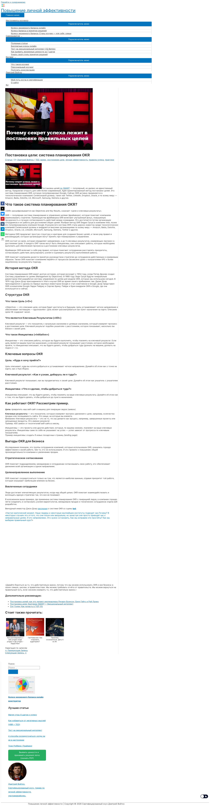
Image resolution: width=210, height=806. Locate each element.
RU (7, 85)
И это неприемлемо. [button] (37, 518)
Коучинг (9, 57)
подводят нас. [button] (92, 513)
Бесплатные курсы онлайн (23, 46)
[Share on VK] (2, 224)
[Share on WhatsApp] (2, 234)
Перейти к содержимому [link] (13, 2)
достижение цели (55, 160)
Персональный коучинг (22, 67)
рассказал (43, 508)
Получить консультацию (23, 70)
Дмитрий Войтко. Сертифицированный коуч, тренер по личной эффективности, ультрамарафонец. (26, 790)
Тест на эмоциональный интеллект (25, 730)
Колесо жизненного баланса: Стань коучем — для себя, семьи (41, 33)
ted (74, 508)
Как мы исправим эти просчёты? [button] (86, 518)
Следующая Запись (15, 653)
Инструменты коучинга (17, 20)
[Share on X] (2, 209)
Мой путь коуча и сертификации (27, 80)
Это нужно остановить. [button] (58, 518)
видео (43, 160)
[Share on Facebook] (2, 203)
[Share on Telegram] (2, 229)
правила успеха (96, 160)
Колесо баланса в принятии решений (29, 30)
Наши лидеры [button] (41, 513)
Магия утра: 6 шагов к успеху (22, 714)
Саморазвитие (13, 36)
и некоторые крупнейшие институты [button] (67, 513)
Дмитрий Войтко (14, 72)
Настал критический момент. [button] (20, 513)
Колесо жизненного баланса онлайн (28, 28)
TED (37, 160)
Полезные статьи (19, 43)
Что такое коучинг (20, 64)
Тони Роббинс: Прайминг (20, 746)
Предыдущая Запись (16, 650)
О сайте (15, 82)
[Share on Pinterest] (2, 219)
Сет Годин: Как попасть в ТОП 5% (26, 606)
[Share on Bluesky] (2, 214)
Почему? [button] (103, 513)
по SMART (65, 188)
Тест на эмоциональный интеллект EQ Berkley (33, 49)
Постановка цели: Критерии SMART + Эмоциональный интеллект (41, 604)
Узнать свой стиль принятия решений (29, 54)
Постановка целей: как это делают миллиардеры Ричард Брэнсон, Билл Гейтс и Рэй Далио (54, 601)
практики (109, 160)
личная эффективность (77, 160)
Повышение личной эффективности (38, 10)
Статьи (8, 160)
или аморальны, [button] (58, 515)
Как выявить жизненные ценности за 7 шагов (33, 51)
